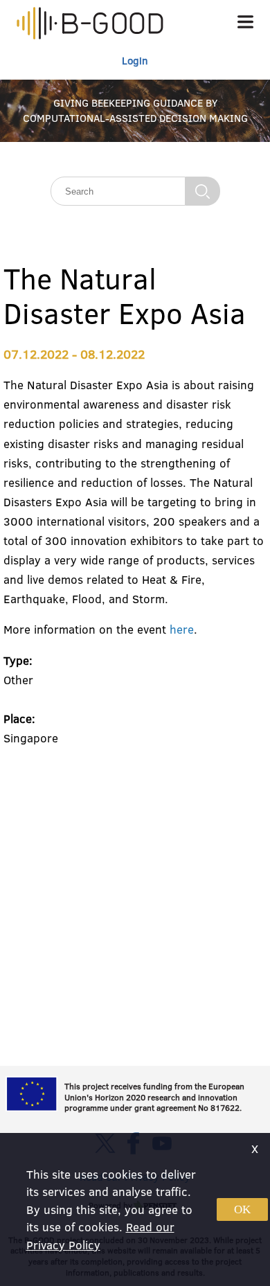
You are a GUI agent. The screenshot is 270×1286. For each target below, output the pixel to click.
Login (135, 60)
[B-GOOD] (90, 24)
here (182, 629)
